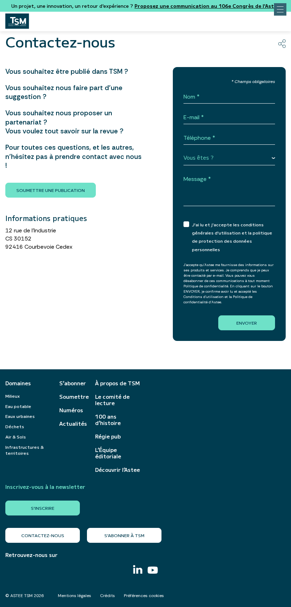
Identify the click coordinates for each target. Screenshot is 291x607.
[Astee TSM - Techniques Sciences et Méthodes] (17, 19)
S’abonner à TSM (124, 535)
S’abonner (72, 383)
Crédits (107, 595)
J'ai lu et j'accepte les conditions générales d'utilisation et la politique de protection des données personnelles (232, 236)
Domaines (18, 383)
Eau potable (18, 406)
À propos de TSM (117, 383)
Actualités (73, 423)
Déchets (14, 426)
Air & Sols (15, 437)
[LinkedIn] (137, 570)
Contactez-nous (42, 535)
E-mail (191, 117)
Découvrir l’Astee (117, 470)
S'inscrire (42, 508)
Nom (189, 97)
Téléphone (197, 138)
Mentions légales (74, 595)
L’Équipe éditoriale (108, 453)
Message (195, 179)
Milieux (12, 396)
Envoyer (246, 323)
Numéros (71, 410)
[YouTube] (153, 571)
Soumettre (73, 396)
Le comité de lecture (112, 399)
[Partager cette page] (282, 43)
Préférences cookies (144, 595)
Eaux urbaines (20, 416)
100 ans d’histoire (108, 419)
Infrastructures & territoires (24, 450)
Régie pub (108, 436)
